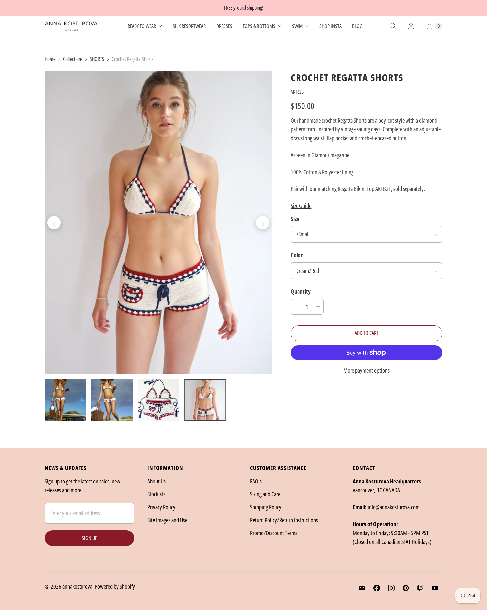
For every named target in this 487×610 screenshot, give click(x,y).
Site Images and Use (167, 520)
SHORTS (97, 59)
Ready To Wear (142, 26)
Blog (357, 26)
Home (50, 59)
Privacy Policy (161, 507)
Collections (72, 59)
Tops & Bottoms (259, 26)
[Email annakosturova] (362, 588)
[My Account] (411, 26)
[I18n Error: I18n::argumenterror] (65, 399)
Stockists (156, 494)
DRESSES (224, 26)
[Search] (392, 26)
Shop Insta (330, 26)
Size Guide (301, 206)
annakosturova (77, 586)
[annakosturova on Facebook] (376, 588)
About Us (156, 481)
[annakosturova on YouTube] (435, 588)
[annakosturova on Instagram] (391, 588)
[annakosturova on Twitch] (420, 588)
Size (295, 219)
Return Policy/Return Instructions (284, 520)
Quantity (301, 291)
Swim (297, 26)
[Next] (262, 222)
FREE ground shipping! (243, 7)
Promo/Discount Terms (273, 533)
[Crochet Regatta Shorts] (158, 222)
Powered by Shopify (115, 586)
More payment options (366, 370)
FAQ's (256, 481)
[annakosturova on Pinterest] (406, 588)
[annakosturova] (71, 26)
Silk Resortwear (189, 26)
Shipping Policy (265, 507)
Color (297, 255)
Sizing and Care (265, 494)
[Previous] (54, 222)
